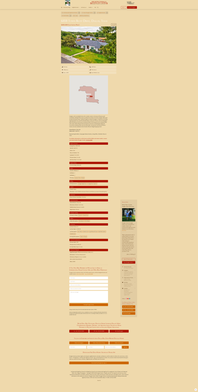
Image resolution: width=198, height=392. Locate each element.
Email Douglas (128, 313)
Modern (90, 7)
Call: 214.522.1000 (80, 274)
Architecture (83, 7)
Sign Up (125, 347)
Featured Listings (66, 7)
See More (124, 230)
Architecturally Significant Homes (78, 371)
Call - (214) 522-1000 (129, 306)
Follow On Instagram (79, 342)
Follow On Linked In (119, 342)
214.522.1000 (89, 140)
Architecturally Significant (102, 371)
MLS (95, 7)
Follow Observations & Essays (99, 342)
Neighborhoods (75, 7)
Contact (131, 7)
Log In (99, 380)
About (123, 7)
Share (113, 24)
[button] (88, 94)
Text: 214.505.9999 (89, 274)
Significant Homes (91, 371)
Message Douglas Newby (88, 304)
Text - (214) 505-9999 (129, 310)
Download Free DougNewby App (98, 362)
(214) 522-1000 (113, 377)
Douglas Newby (125, 202)
